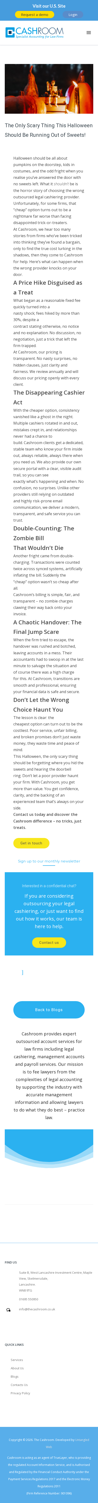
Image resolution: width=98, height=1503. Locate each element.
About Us (17, 1368)
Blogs (15, 1376)
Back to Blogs (49, 1009)
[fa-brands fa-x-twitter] (70, 972)
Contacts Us (19, 1385)
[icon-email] (23, 972)
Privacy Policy (20, 1393)
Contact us (49, 942)
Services (17, 1360)
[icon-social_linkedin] (47, 972)
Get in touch (31, 843)
